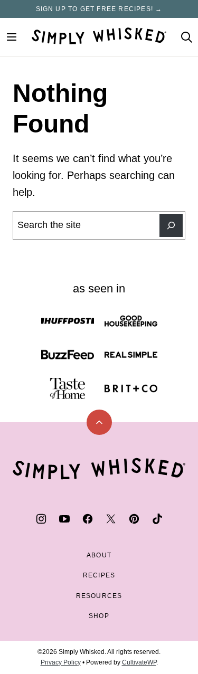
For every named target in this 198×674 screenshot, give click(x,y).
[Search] (186, 37)
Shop (99, 616)
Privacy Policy (61, 662)
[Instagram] (41, 518)
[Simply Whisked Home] (99, 36)
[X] (110, 518)
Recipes (99, 575)
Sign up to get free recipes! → (99, 9)
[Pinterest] (134, 518)
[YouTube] (64, 518)
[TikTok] (157, 518)
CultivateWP (139, 662)
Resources (99, 596)
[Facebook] (87, 518)
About (99, 555)
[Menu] (11, 37)
